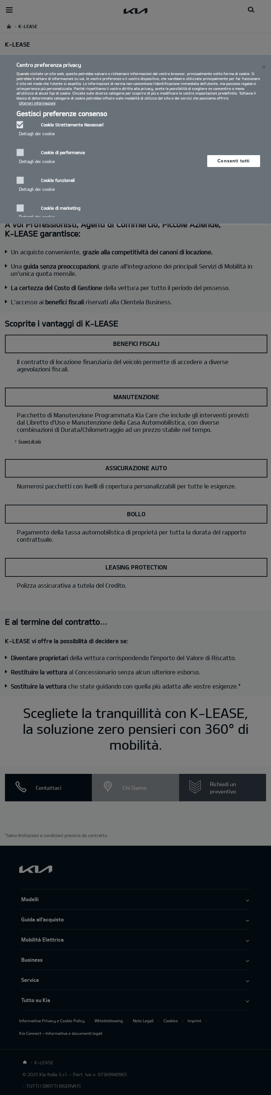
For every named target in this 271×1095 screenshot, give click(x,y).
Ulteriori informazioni (37, 103)
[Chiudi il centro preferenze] (263, 67)
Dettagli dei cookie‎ (37, 133)
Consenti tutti (233, 160)
